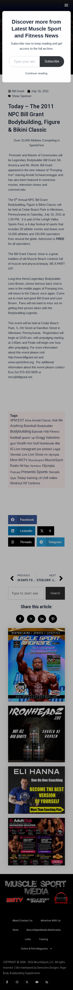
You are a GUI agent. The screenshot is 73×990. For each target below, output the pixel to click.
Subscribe (52, 61)
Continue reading (36, 73)
